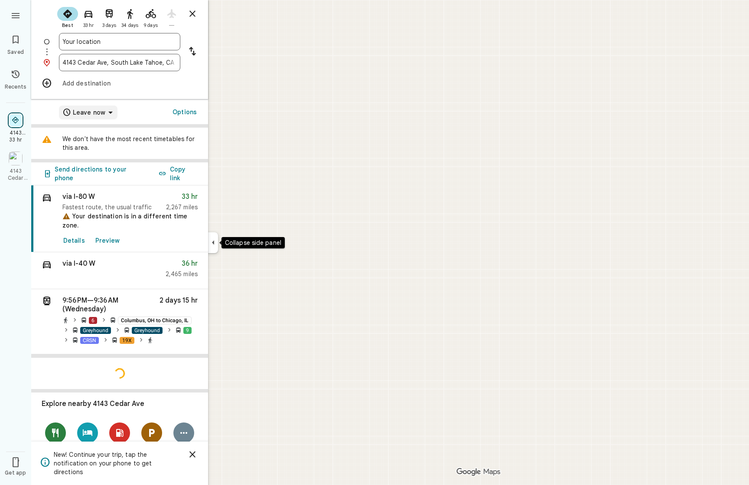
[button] (119, 270)
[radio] (67, 16)
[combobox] (119, 41)
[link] (119, 218)
